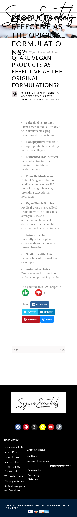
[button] (38, 96)
